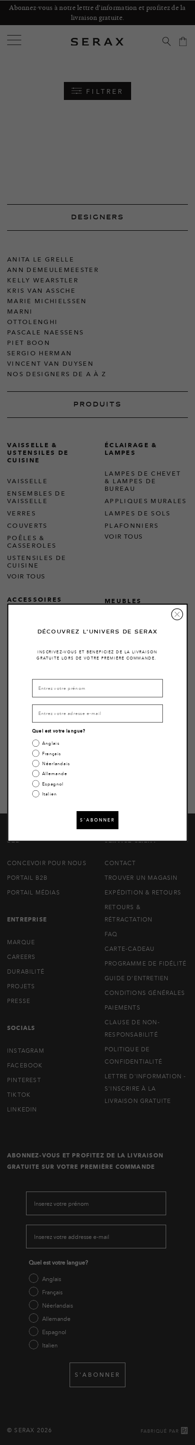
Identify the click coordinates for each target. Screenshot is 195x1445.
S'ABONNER (97, 819)
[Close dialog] (177, 614)
